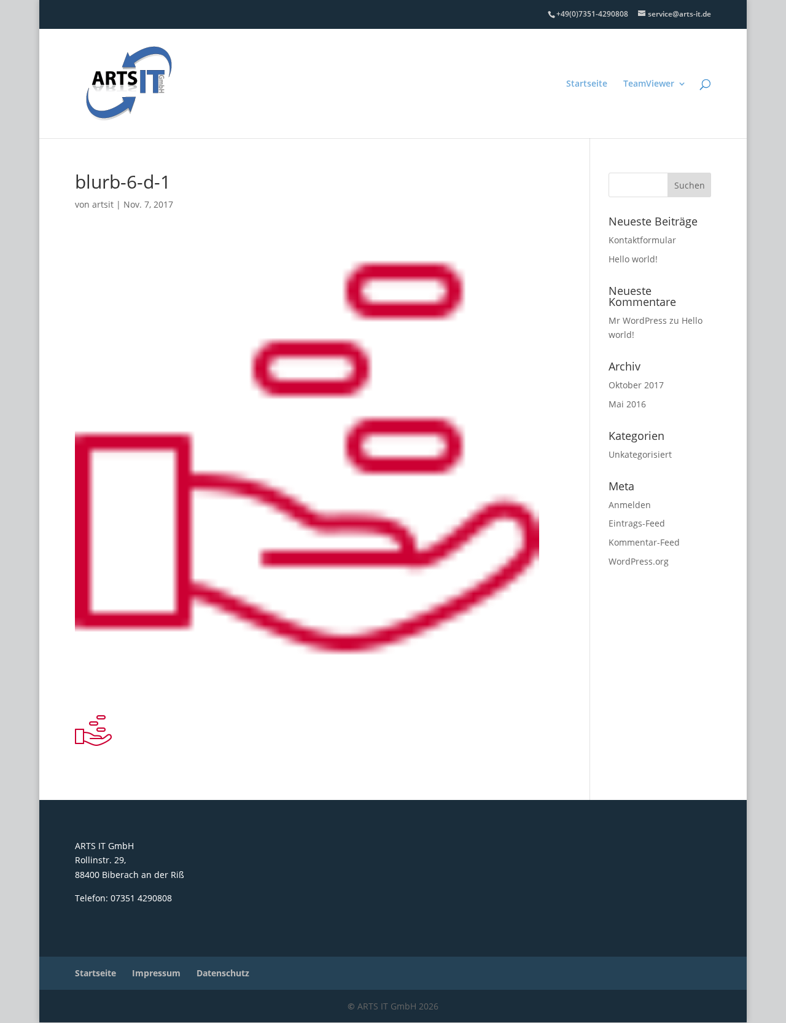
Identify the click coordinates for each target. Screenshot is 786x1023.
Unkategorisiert (640, 454)
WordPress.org (639, 561)
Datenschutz (222, 973)
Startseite (586, 84)
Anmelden (630, 505)
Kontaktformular (642, 240)
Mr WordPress (638, 320)
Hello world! (633, 259)
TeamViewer (648, 84)
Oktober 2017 (636, 385)
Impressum (156, 973)
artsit (103, 204)
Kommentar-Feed (644, 542)
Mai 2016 (627, 404)
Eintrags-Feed (637, 523)
